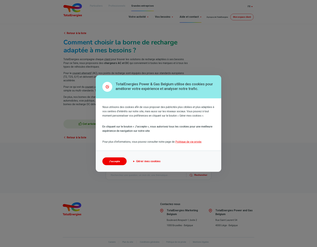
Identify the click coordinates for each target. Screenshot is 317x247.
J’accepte (114, 161)
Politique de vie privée (188, 141)
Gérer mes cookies (148, 161)
